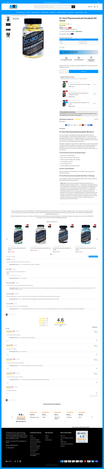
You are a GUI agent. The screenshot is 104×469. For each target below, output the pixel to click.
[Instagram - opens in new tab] (20, 461)
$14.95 (73, 86)
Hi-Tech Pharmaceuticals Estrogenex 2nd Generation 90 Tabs (78, 93)
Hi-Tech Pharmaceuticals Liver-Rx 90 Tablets (79, 84)
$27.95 (73, 96)
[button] (54, 6)
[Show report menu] (96, 340)
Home (7, 15)
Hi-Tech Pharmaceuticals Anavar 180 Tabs (40, 248)
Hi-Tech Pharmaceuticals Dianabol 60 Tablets (62, 248)
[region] (78, 94)
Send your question (93, 256)
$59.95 (13, 251)
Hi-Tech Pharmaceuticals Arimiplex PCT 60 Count (79, 103)
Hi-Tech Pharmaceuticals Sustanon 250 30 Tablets (85, 248)
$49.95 (73, 106)
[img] (21, 417)
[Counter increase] (66, 71)
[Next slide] (97, 239)
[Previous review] (12, 417)
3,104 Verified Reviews (21, 418)
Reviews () (62, 25)
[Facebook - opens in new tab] (15, 461)
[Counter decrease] (61, 71)
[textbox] (47, 256)
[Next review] (91, 417)
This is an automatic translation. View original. (13, 275)
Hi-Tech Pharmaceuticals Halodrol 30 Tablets (17, 248)
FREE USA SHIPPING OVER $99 (51, 2)
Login (98, 2)
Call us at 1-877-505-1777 (12, 445)
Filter (8, 328)
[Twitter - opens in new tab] (17, 461)
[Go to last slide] (7, 239)
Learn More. (78, 115)
